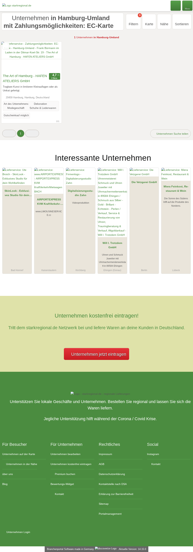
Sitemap (104, 503)
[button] (9, 133)
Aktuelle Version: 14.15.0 (132, 549)
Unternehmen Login (18, 532)
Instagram (153, 454)
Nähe (164, 24)
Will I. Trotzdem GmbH (112, 245)
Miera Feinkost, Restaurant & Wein (176, 188)
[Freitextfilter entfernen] (176, 5)
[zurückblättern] (10, 57)
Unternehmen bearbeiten (65, 454)
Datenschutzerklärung (112, 474)
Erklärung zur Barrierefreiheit (116, 494)
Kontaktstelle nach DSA (113, 484)
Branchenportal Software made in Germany (70, 549)
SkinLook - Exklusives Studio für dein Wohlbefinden (17, 193)
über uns (7, 474)
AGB (101, 464)
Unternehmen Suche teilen (172, 133)
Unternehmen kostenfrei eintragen (71, 464)
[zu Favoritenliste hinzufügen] (5, 46)
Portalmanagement (110, 513)
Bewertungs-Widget (62, 484)
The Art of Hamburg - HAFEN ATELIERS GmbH (25, 78)
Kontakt (59, 494)
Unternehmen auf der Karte (18, 454)
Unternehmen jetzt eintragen (98, 354)
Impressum (105, 454)
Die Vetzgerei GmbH (144, 182)
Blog (5, 484)
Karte (149, 24)
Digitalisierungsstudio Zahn (80, 193)
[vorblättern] (52, 57)
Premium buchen (64, 474)
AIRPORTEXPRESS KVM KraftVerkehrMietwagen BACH (49, 202)
